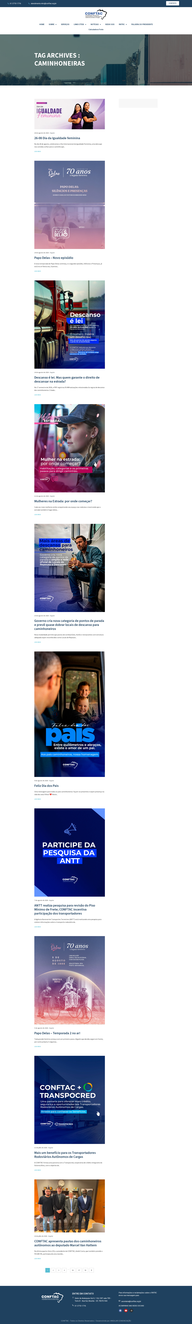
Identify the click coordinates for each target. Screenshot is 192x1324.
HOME (41, 24)
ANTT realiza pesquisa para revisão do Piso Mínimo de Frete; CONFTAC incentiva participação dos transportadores (64, 909)
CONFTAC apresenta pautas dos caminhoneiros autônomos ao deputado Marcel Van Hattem (67, 1243)
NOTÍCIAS (95, 24)
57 (79, 1270)
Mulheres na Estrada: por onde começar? (63, 501)
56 (73, 1270)
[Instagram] (131, 1310)
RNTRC (122, 24)
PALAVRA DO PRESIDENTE (142, 24)
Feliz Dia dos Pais (46, 785)
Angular (52, 133)
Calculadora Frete (96, 29)
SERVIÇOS (65, 24)
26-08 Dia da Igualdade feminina (57, 138)
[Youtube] (126, 1310)
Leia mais (37, 151)
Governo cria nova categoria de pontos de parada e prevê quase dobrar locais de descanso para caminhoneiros (69, 625)
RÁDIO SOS (109, 24)
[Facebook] (120, 1310)
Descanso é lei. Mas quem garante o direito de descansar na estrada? (67, 379)
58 (85, 1270)
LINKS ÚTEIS (79, 24)
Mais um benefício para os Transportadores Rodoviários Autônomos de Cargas (65, 1154)
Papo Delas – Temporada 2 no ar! (57, 1033)
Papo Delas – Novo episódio (53, 258)
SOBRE (51, 24)
